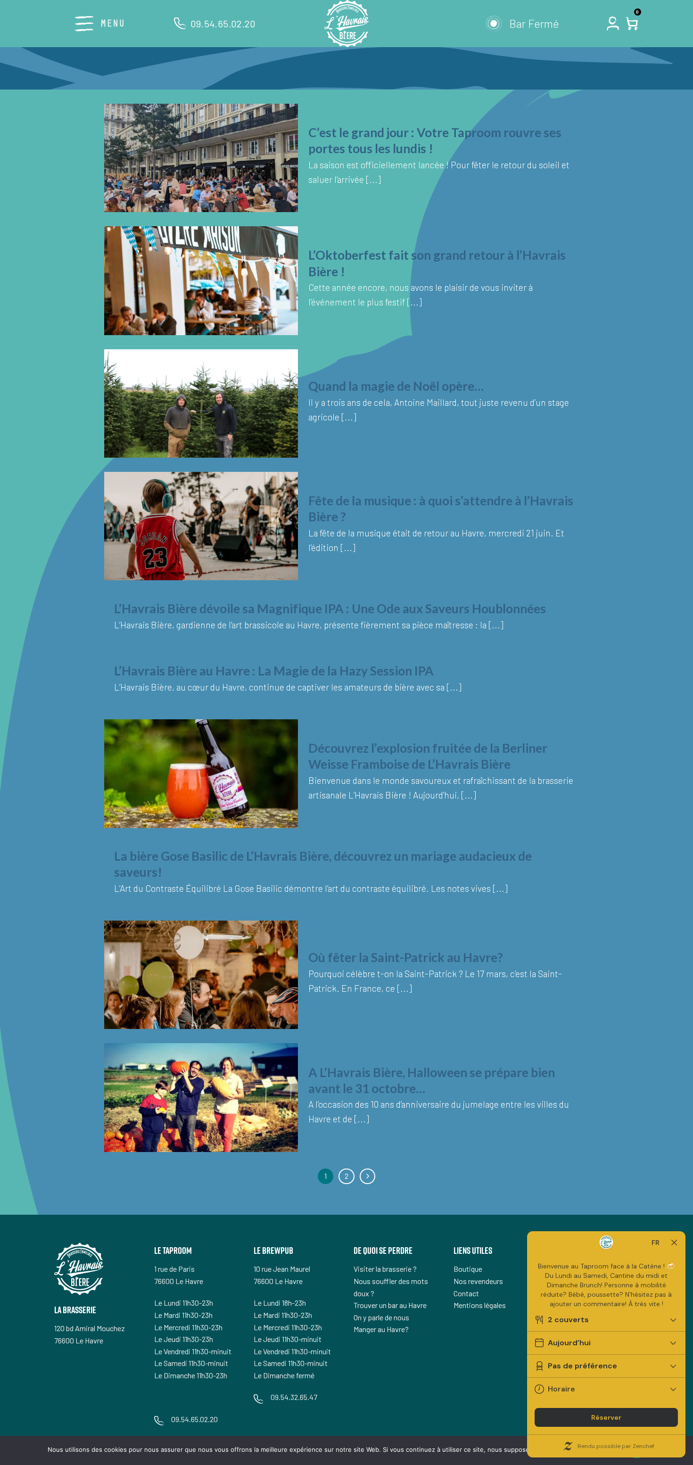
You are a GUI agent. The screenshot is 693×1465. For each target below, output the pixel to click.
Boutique (468, 1268)
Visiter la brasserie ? (385, 1268)
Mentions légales (480, 1304)
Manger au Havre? (381, 1329)
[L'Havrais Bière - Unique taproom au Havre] (346, 23)
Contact (466, 1293)
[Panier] (633, 23)
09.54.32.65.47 (294, 1396)
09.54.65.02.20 (223, 23)
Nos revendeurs (478, 1280)
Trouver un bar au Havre (390, 1304)
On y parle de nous (381, 1317)
